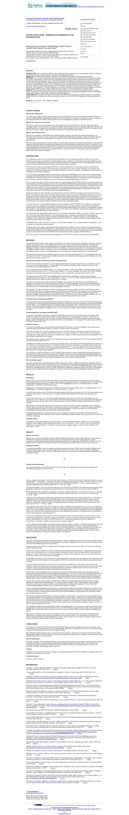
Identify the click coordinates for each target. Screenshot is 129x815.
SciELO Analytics (87, 23)
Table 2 (28, 438)
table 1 (40, 423)
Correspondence (31, 61)
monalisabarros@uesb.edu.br (34, 793)
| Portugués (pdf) (93, 28)
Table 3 (55, 450)
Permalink (85, 57)
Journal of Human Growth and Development (45, 18)
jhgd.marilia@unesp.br (64, 813)
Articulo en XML (87, 31)
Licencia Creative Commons (88, 805)
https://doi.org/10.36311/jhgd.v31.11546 (35, 26)
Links (55, 669)
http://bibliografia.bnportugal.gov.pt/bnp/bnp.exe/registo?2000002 (45, 748)
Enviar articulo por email (89, 41)
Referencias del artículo (89, 33)
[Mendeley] (82, 51)
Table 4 (72, 467)
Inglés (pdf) (86, 28)
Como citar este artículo (89, 35)
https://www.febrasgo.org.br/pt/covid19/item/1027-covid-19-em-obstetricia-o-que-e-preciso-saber (54, 678)
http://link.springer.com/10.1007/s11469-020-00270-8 (41, 739)
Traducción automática (89, 39)
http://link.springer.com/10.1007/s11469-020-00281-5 (41, 778)
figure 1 (75, 425)
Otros (84, 51)
